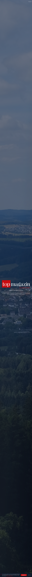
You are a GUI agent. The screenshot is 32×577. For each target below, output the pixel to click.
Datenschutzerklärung (9, 575)
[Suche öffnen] (29, 1)
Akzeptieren (24, 575)
